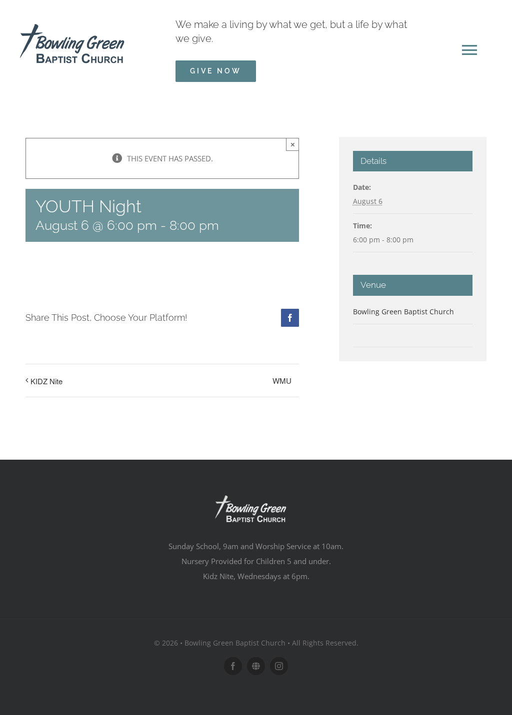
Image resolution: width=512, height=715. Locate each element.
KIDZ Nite (46, 381)
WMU (282, 380)
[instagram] (279, 666)
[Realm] (256, 666)
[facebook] (233, 666)
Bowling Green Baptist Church (403, 311)
